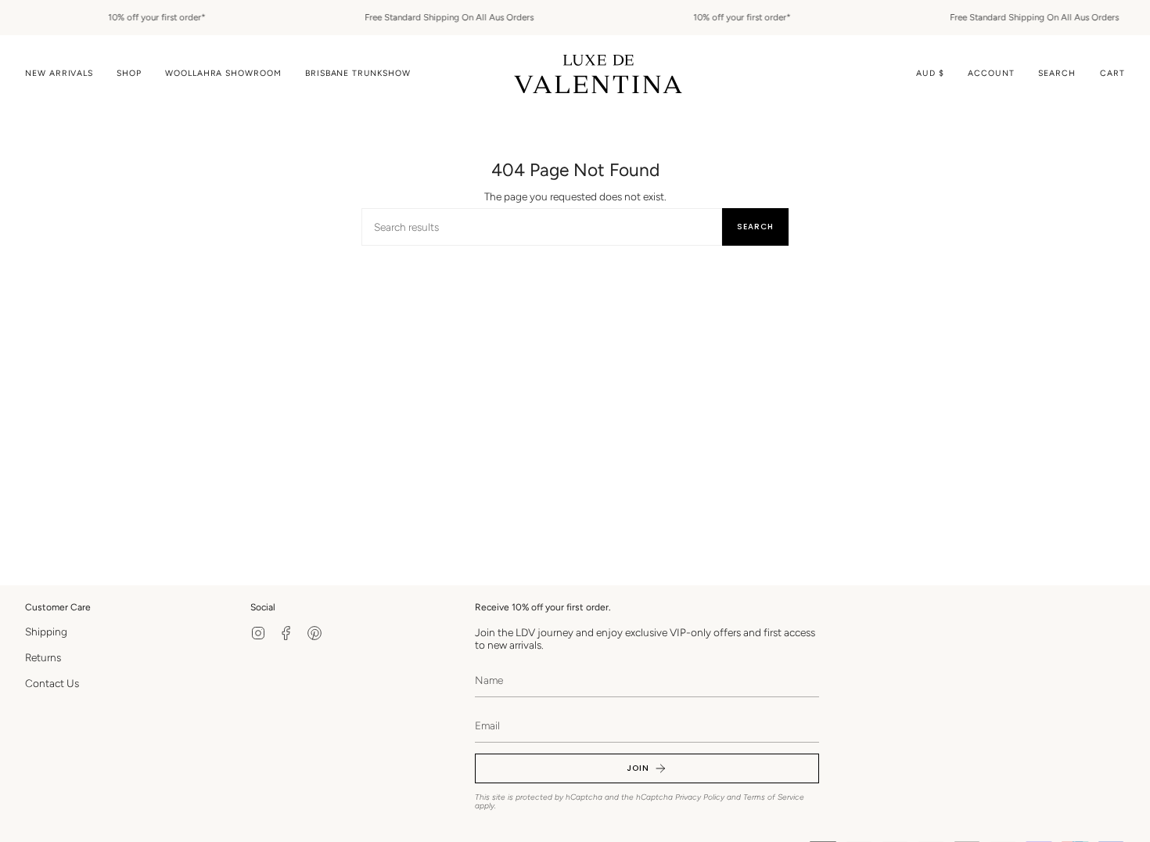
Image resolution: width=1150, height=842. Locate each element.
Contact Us (52, 683)
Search (755, 226)
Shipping (46, 631)
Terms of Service (773, 797)
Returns (43, 657)
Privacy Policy (699, 797)
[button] (129, 74)
